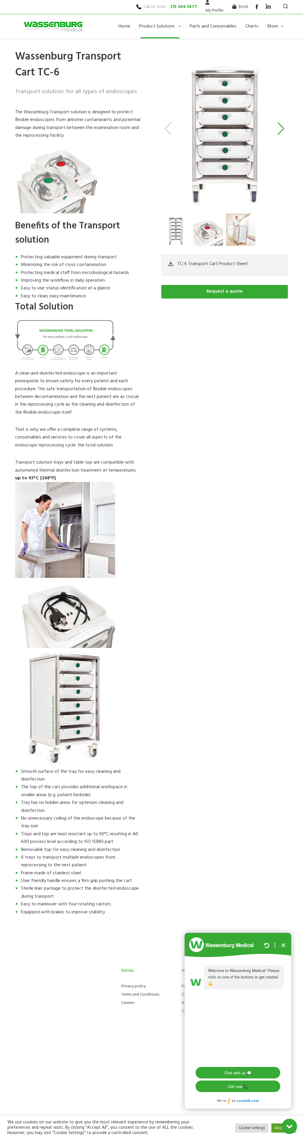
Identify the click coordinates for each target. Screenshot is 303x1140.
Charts (251, 26)
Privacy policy (133, 986)
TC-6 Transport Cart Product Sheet (212, 264)
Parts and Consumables (213, 26)
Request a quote (225, 291)
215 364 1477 (183, 6)
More (272, 26)
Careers (127, 1002)
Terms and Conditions (140, 994)
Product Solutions (157, 26)
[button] (281, 128)
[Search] (285, 6)
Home (124, 26)
